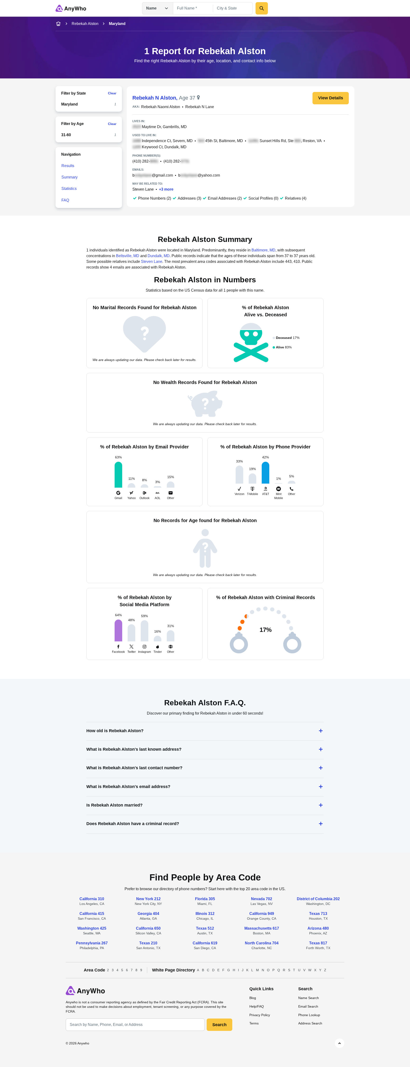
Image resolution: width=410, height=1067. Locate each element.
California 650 (148, 928)
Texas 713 (318, 914)
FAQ (65, 200)
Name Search (308, 998)
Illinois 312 (205, 914)
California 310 (91, 899)
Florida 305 (205, 899)
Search (219, 1024)
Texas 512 (205, 928)
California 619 (205, 943)
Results (67, 166)
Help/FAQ (256, 1006)
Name (151, 8)
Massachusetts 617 (261, 928)
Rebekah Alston (85, 24)
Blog (252, 998)
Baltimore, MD (263, 250)
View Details (330, 98)
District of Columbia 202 (318, 899)
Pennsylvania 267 (92, 943)
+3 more (166, 189)
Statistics (69, 189)
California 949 (261, 914)
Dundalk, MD (159, 256)
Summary (69, 177)
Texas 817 (318, 943)
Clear (112, 93)
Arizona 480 (318, 928)
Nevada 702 (261, 899)
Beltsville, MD (127, 256)
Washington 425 (91, 928)
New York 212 (148, 899)
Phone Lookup (309, 1015)
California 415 (91, 914)
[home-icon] (58, 24)
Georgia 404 (148, 914)
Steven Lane (143, 189)
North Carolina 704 (262, 943)
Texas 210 (148, 943)
